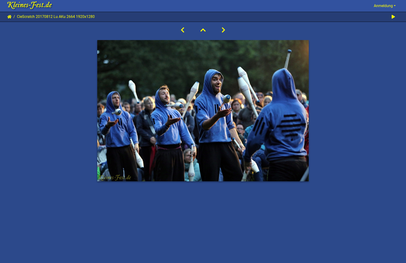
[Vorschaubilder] (203, 30)
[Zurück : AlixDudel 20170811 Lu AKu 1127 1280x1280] (182, 30)
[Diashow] (393, 17)
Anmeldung (383, 6)
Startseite (9, 17)
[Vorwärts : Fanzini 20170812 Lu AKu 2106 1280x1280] (223, 30)
